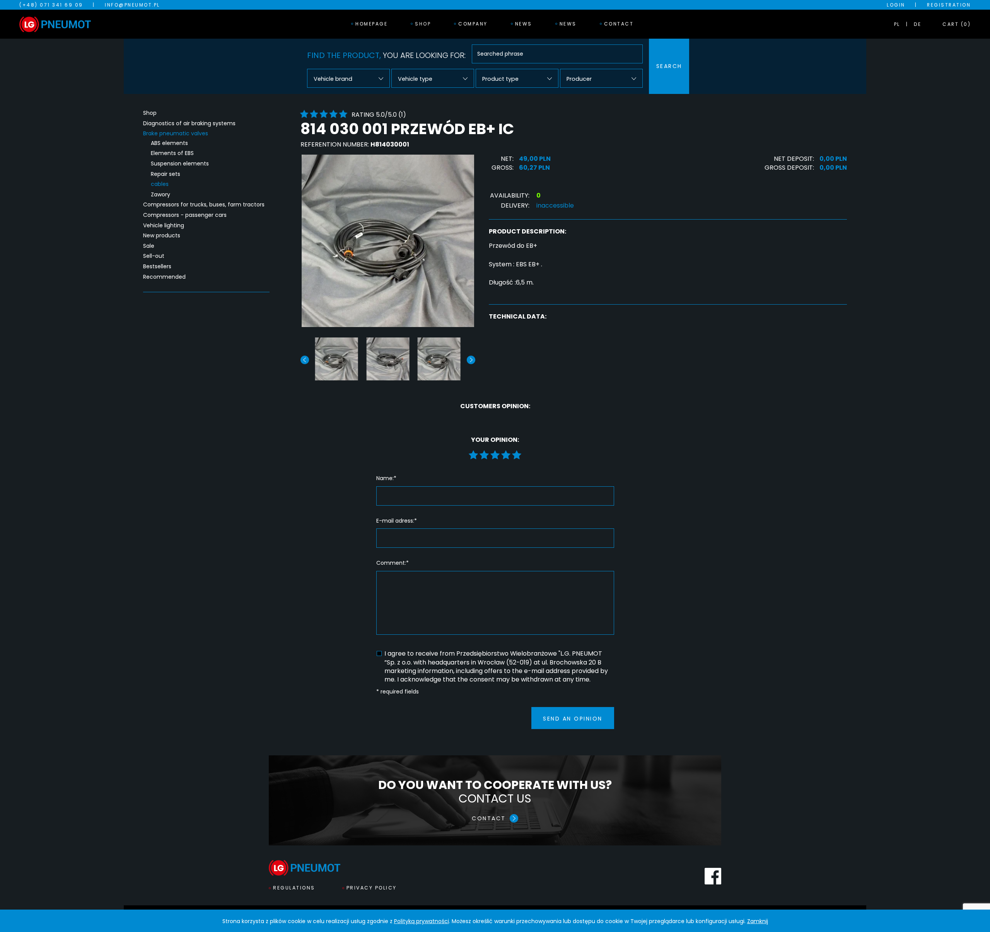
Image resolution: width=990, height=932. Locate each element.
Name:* (386, 478)
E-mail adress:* (396, 521)
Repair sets (165, 174)
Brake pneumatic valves (175, 133)
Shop (423, 23)
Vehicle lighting (163, 225)
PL (897, 24)
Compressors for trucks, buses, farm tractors (204, 204)
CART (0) (956, 24)
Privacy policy (371, 887)
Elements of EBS (172, 153)
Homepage (371, 23)
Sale (148, 246)
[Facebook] (713, 876)
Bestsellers (157, 266)
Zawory (160, 194)
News (523, 23)
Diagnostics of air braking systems (189, 123)
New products (161, 235)
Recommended (164, 277)
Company (473, 23)
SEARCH (669, 66)
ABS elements (169, 143)
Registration (949, 5)
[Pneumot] (55, 24)
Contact (619, 23)
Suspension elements (180, 163)
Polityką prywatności (421, 921)
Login (896, 5)
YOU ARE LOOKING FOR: (386, 55)
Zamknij (757, 921)
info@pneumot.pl (132, 5)
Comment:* (392, 563)
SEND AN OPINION (573, 718)
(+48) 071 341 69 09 (51, 5)
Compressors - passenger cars (185, 215)
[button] (471, 360)
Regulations (294, 887)
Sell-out (153, 256)
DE (917, 24)
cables (160, 184)
